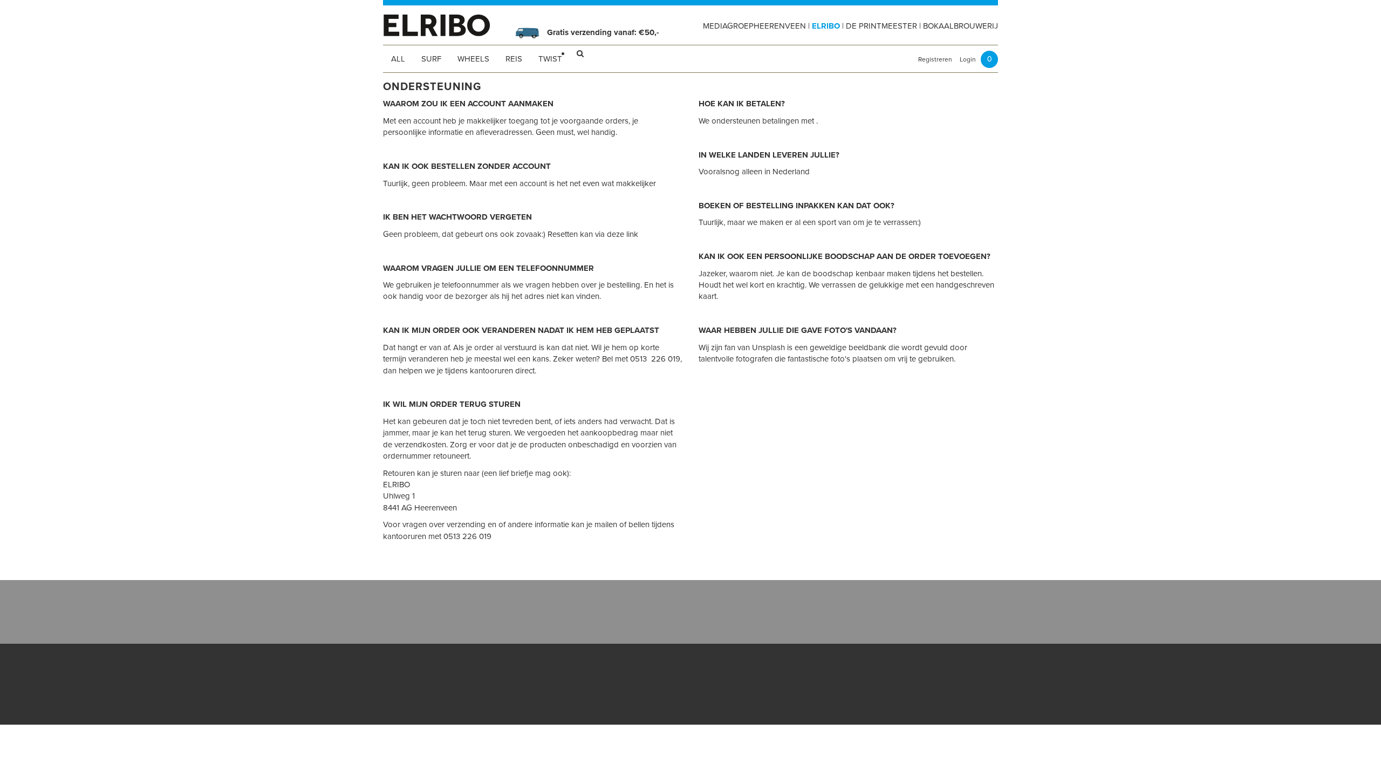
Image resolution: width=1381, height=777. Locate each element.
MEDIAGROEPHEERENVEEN (754, 26)
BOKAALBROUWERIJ (960, 26)
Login (968, 59)
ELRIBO (826, 26)
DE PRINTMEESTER (881, 26)
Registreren (935, 59)
